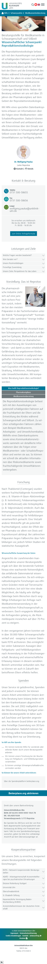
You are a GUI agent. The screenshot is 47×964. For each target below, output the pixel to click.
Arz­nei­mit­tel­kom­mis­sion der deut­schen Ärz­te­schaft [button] (21, 907)
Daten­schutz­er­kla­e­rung (28, 933)
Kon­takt (19, 169)
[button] (32, 4)
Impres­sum (14, 933)
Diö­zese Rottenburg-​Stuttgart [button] (14, 883)
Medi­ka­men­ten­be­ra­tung (35, 13)
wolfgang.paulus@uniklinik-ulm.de (24, 209)
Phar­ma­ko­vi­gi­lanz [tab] (23, 392)
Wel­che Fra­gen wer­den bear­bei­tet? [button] (17, 255)
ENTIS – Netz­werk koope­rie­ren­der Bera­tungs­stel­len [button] (21, 871)
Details (30, 169)
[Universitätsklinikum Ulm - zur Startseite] (3, 13)
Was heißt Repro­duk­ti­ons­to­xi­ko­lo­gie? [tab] (23, 388)
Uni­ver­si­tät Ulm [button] (9, 887)
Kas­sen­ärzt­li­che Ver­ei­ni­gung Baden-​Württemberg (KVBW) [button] (17, 900)
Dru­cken (23, 938)
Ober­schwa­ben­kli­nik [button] (11, 891)
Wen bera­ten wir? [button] (10, 259)
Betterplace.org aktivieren (23, 793)
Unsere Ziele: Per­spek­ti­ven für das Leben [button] (19, 271)
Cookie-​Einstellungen (13, 936)
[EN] (39, 4)
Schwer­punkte (16, 13)
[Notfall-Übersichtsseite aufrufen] (35, 4)
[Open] (1, 962)
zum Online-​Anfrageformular (23, 233)
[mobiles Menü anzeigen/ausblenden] (42, 4)
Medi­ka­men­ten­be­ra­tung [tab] (23, 396)
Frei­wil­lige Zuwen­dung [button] (12, 267)
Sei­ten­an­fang (35, 936)
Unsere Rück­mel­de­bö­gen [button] (13, 263)
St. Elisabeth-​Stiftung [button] (11, 895)
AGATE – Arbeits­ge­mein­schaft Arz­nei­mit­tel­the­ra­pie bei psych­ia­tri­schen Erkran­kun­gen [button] (21, 878)
